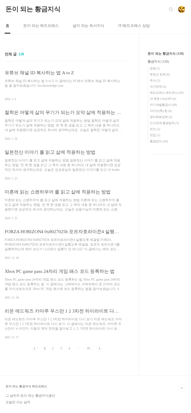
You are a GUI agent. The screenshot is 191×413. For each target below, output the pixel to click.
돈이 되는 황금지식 (33, 9)
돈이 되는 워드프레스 (41, 26)
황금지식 (158, 61)
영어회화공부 (161, 117)
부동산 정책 (160, 74)
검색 (170, 9)
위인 (155, 129)
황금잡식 (159, 141)
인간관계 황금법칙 (164, 123)
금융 (155, 68)
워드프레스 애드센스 (167, 92)
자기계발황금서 (163, 105)
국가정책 (158, 86)
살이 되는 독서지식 (88, 26)
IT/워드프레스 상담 (134, 26)
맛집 (155, 135)
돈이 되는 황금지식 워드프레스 (26, 386)
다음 (99, 348)
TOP (181, 388)
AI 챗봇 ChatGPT (163, 98)
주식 (155, 80)
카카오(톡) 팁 (161, 111)
